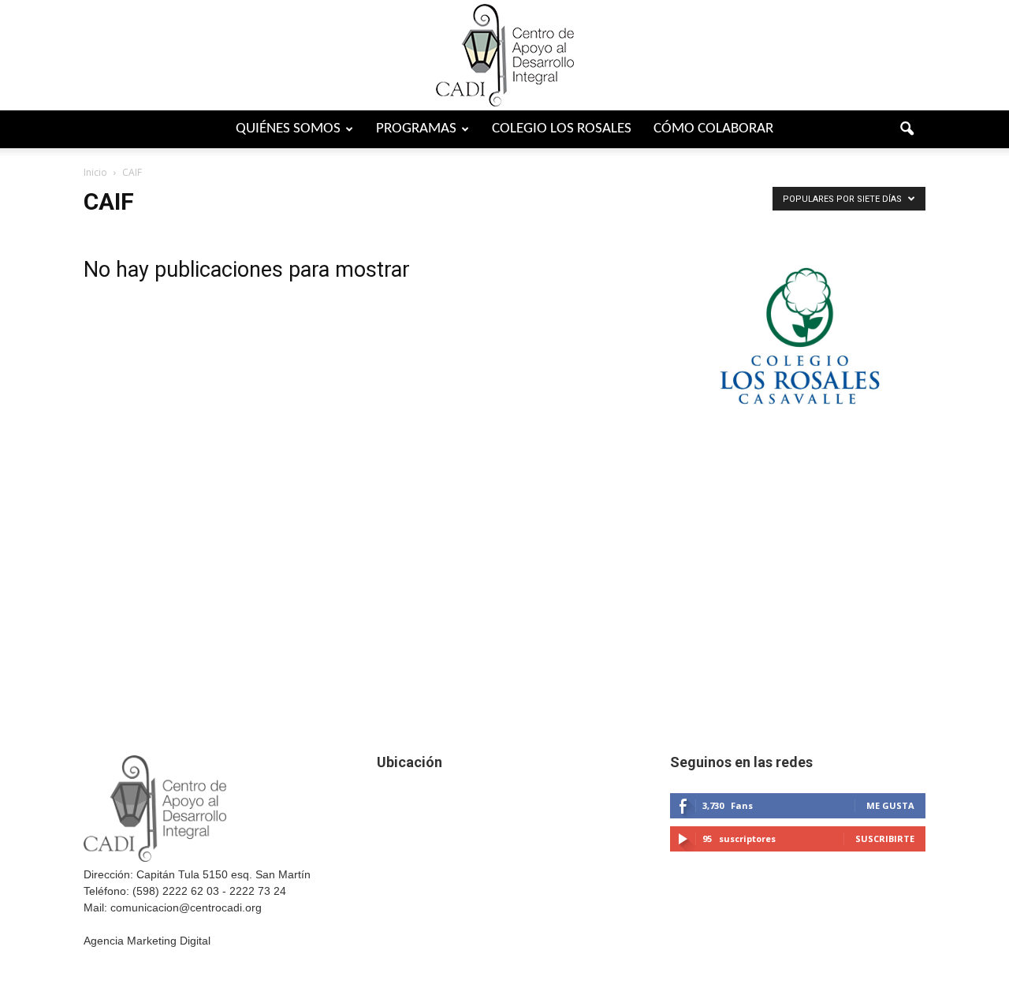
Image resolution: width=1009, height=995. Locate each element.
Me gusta (890, 805)
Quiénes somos (288, 128)
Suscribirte (884, 838)
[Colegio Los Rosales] (797, 437)
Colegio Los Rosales (561, 128)
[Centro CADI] (504, 55)
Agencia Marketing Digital (147, 940)
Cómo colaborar (713, 128)
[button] (906, 129)
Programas (416, 128)
